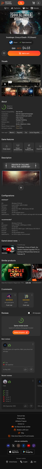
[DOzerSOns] (26, 296)
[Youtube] (29, 446)
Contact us (21, 424)
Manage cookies (21, 458)
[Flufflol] (9, 296)
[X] (13, 446)
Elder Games (19, 118)
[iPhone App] (13, 451)
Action (18, 124)
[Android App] (28, 451)
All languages (36, 313)
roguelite (19, 132)
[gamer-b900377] (5, 345)
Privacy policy (21, 418)
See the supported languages (24, 114)
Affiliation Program (21, 421)
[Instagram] (18, 446)
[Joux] (40, 382)
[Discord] (8, 446)
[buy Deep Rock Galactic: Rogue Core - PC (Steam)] (16, 272)
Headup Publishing (21, 120)
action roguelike (34, 132)
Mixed (18, 126)
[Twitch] (34, 446)
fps (26, 132)
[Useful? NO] (31, 369)
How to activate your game (24, 116)
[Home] (7, 3)
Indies (28, 124)
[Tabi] (5, 382)
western (12, 132)
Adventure (23, 124)
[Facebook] (24, 446)
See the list (19, 111)
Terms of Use (21, 416)
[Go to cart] (33, 2)
